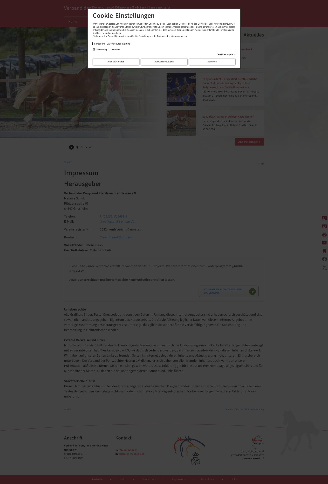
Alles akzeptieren (115, 62)
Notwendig (101, 49)
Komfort (115, 49)
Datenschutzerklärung (118, 43)
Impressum (99, 43)
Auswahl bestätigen (164, 62)
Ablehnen (212, 62)
